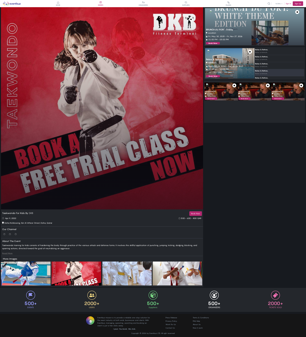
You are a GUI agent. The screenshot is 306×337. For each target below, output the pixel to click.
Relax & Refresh (214, 59)
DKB (31, 213)
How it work (198, 328)
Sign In (288, 4)
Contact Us (170, 328)
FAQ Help (196, 321)
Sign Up (298, 4)
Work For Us (171, 324)
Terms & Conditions (201, 318)
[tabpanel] (230, 63)
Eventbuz (153, 333)
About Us (197, 324)
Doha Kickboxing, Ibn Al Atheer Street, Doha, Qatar (28, 223)
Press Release (171, 318)
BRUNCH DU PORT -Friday (219, 29)
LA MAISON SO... (278, 91)
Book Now (195, 214)
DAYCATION (209, 91)
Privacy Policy (171, 321)
